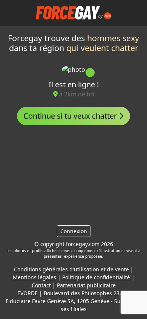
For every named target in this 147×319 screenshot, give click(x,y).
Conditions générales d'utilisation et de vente (71, 269)
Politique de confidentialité (96, 277)
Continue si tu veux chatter (71, 116)
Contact (41, 285)
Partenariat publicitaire (86, 285)
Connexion (73, 231)
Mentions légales (34, 277)
